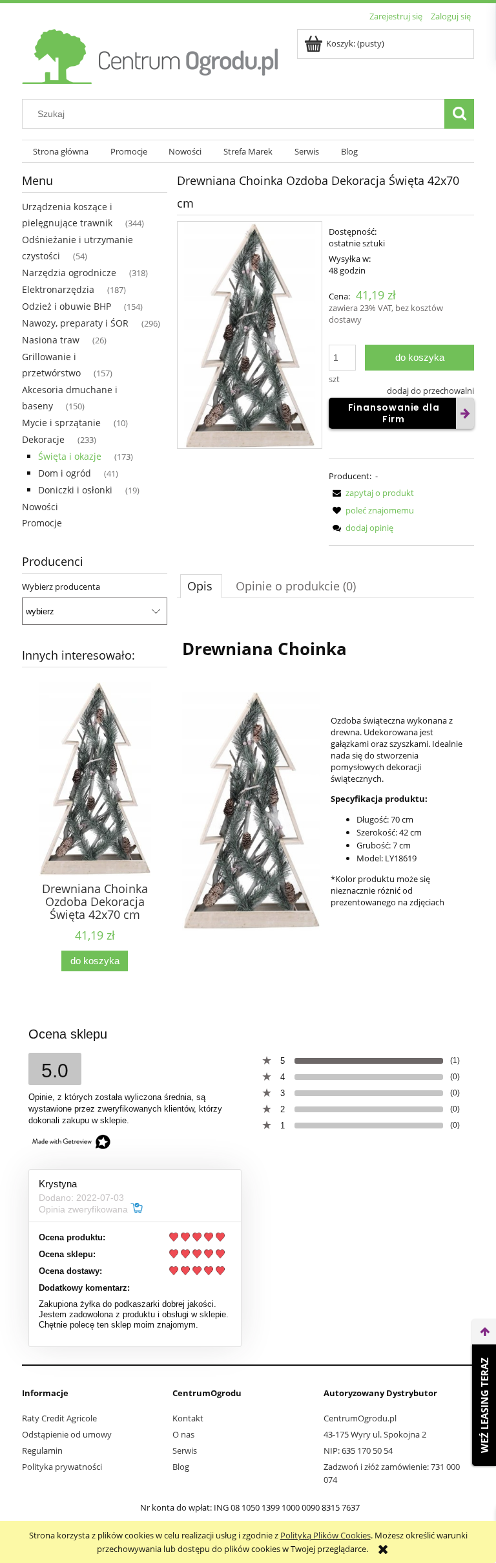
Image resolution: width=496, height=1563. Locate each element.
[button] (371, 493)
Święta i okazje (69, 456)
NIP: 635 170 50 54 (358, 1450)
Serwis (184, 1450)
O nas (183, 1434)
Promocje (42, 523)
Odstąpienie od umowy (67, 1434)
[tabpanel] (325, 778)
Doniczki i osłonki (75, 490)
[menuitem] (60, 151)
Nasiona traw (50, 340)
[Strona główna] (151, 54)
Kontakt (187, 1418)
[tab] (201, 586)
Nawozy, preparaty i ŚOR (75, 323)
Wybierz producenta (61, 586)
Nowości (40, 507)
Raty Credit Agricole (59, 1418)
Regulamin (42, 1450)
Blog (180, 1466)
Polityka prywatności (62, 1466)
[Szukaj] (459, 114)
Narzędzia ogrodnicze (69, 272)
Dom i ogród (64, 473)
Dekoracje (43, 439)
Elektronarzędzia (58, 289)
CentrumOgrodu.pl (360, 1418)
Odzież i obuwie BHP (66, 306)
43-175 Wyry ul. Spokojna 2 (375, 1434)
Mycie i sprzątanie (61, 422)
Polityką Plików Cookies (325, 1535)
